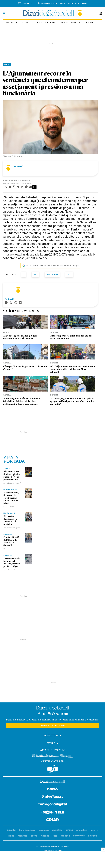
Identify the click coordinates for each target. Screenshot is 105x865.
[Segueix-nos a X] (44, 714)
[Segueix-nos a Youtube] (66, 714)
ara (35, 274)
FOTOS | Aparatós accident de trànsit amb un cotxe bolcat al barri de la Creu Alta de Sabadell (72, 369)
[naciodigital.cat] (27, 830)
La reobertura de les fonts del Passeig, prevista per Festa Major (11, 562)
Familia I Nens (73, 3)
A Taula (54, 3)
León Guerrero (9, 506)
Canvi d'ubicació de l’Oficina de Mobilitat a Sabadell (11, 541)
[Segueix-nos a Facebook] (39, 714)
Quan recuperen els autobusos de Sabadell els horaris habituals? (71, 337)
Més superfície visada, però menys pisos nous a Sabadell (25, 367)
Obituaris (89, 22)
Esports (64, 22)
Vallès (27, 22)
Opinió (76, 22)
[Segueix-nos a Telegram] (58, 714)
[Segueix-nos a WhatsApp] (53, 713)
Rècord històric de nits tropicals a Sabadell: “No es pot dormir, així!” (11, 476)
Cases (62, 3)
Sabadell (12, 22)
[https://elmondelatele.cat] (52, 812)
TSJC (69, 274)
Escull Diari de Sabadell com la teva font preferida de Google (52, 266)
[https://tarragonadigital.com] (52, 805)
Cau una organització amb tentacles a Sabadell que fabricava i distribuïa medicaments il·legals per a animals (21, 401)
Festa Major (9, 513)
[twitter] (11, 302)
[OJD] (52, 769)
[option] (50, 129)
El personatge (10, 489)
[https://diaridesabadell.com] (52, 782)
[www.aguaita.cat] (11, 830)
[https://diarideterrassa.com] (52, 797)
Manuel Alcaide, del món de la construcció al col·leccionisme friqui (11, 498)
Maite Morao (52, 274)
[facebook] (6, 302)
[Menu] (4, 13)
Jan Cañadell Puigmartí (12, 483)
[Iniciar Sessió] (100, 13)
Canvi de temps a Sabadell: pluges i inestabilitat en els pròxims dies (20, 337)
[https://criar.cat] (52, 820)
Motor (84, 3)
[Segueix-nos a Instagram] (49, 714)
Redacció (7, 548)
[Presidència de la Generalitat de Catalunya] (45, 755)
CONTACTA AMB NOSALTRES (52, 726)
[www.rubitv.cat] (55, 836)
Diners (39, 22)
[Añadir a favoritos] (34, 187)
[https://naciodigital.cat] (52, 789)
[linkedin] (20, 302)
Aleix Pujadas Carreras (11, 569)
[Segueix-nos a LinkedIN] (62, 713)
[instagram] (15, 302)
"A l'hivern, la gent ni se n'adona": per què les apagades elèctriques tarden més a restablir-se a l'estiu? (72, 401)
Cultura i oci (51, 22)
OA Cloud (58, 850)
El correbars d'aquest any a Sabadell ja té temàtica (10, 520)
